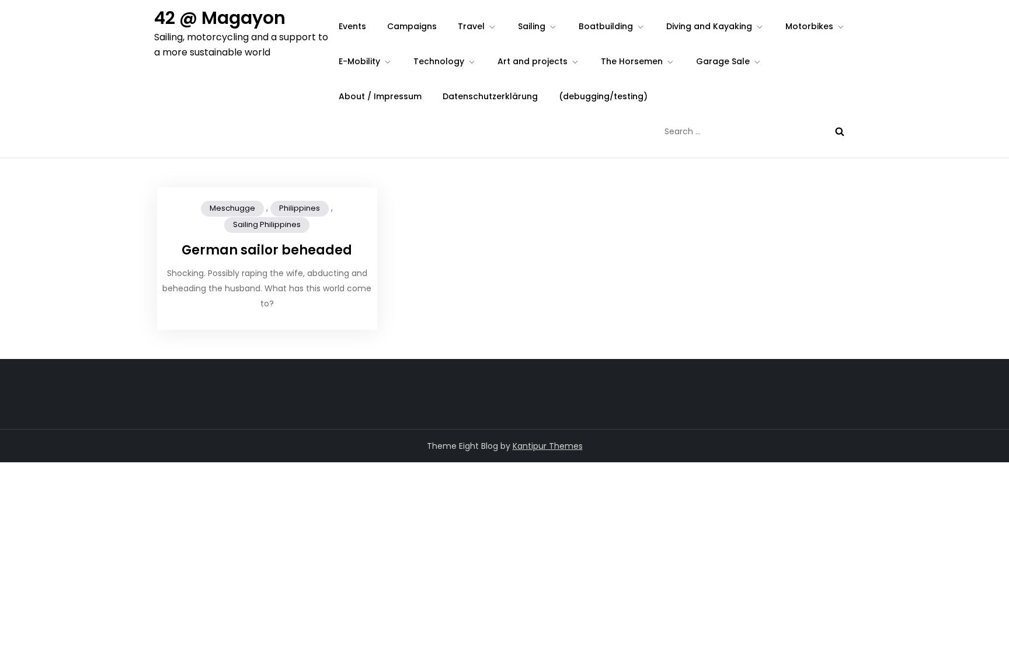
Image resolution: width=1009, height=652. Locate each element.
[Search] (839, 131)
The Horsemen (632, 61)
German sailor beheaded (267, 250)
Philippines (299, 208)
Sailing (531, 26)
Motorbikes (809, 26)
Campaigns (412, 26)
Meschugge (232, 208)
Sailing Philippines (267, 224)
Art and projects (532, 61)
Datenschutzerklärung (490, 96)
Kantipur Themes (548, 446)
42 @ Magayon (220, 17)
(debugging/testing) (603, 96)
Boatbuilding (606, 26)
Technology (438, 61)
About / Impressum (380, 96)
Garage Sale (723, 61)
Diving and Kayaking (709, 26)
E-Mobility (359, 61)
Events (352, 26)
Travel (471, 26)
